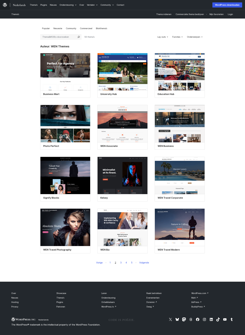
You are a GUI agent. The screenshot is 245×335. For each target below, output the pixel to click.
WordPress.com (200, 293)
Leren (104, 293)
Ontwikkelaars (108, 302)
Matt (194, 298)
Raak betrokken (154, 293)
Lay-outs (162, 37)
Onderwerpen (193, 37)
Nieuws (14, 298)
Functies (176, 37)
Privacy (14, 306)
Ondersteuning (108, 298)
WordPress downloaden (227, 5)
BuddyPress (198, 306)
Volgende (144, 262)
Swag (150, 306)
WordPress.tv (108, 306)
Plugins (59, 302)
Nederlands (43, 320)
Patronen (60, 306)
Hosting (15, 302)
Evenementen (153, 298)
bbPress (196, 302)
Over (13, 293)
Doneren (151, 302)
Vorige (99, 262)
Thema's (60, 298)
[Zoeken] (79, 37)
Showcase (61, 293)
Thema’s (15, 14)
